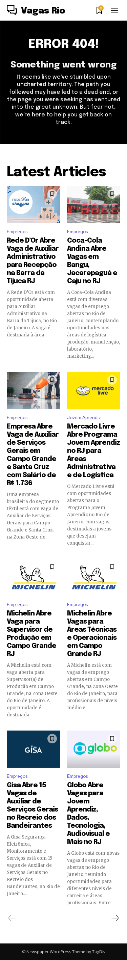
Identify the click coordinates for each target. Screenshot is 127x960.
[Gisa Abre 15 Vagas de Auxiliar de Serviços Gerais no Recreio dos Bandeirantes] (33, 749)
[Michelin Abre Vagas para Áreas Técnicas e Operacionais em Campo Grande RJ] (94, 577)
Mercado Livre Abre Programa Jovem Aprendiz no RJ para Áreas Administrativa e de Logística (93, 451)
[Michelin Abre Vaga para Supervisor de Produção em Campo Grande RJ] (33, 577)
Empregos (17, 232)
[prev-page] (12, 918)
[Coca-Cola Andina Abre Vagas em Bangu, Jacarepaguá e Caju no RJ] (94, 204)
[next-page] (114, 918)
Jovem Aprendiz (84, 417)
